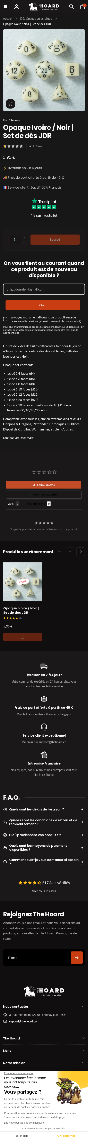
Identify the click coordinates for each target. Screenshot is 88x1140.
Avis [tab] (11, 504)
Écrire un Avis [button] (46, 485)
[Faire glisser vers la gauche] (7, 70)
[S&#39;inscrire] (77, 957)
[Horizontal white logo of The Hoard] (44, 996)
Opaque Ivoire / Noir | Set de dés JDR (21, 610)
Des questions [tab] (36, 504)
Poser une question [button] (45, 494)
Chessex (12, 120)
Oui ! (42, 305)
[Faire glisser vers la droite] (80, 70)
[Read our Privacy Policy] (82, 327)
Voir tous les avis (44, 891)
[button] (5, 6)
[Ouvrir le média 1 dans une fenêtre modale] (44, 70)
